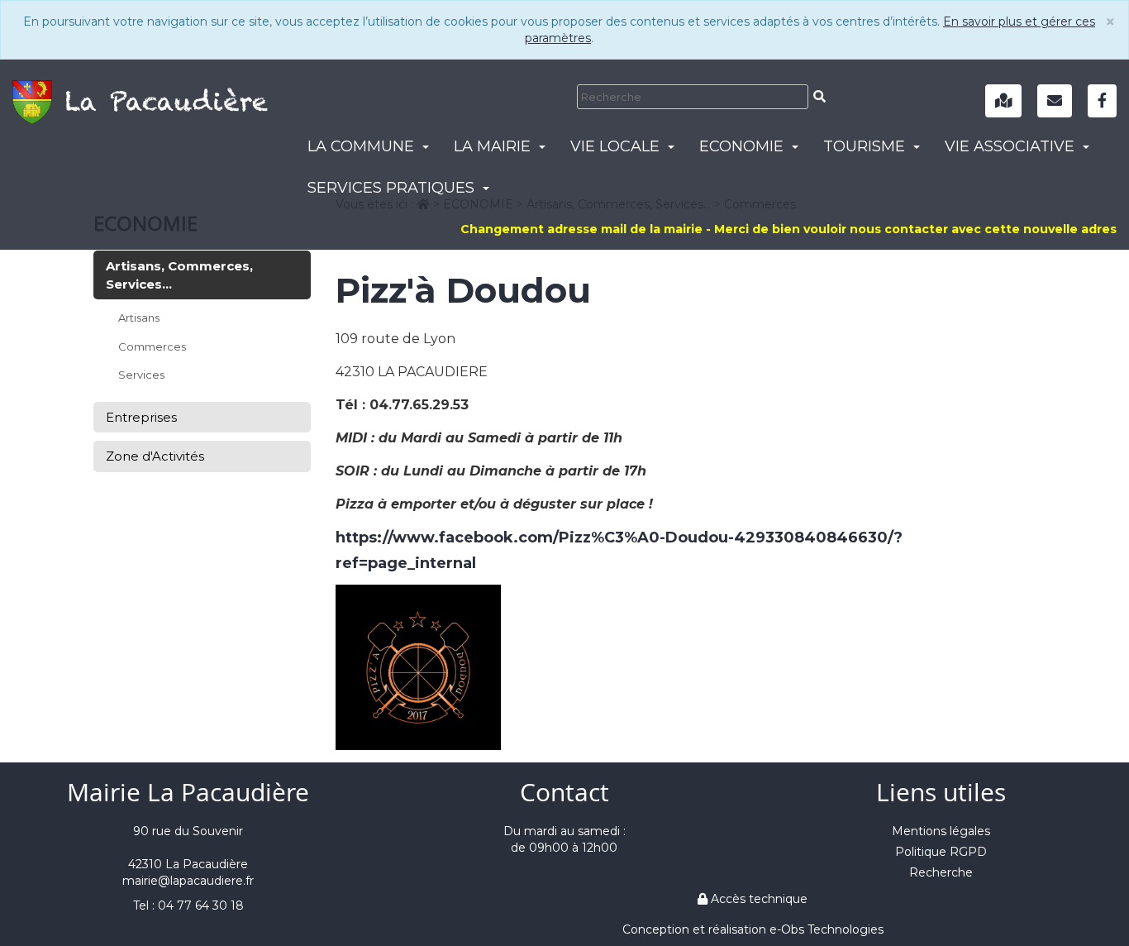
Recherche (941, 872)
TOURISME (866, 146)
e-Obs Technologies (826, 929)
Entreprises (141, 417)
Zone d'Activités (155, 456)
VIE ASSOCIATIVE (1012, 146)
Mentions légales (941, 831)
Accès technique (757, 898)
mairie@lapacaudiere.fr (188, 880)
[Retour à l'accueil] (140, 96)
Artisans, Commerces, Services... (179, 274)
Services (141, 374)
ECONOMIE (743, 146)
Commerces (152, 346)
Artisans (139, 317)
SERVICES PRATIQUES (393, 188)
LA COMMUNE (362, 146)
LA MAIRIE (494, 146)
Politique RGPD (941, 851)
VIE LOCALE (617, 146)
